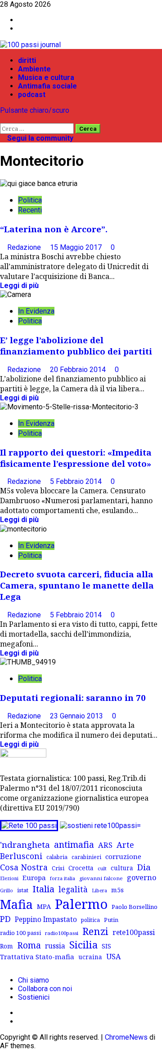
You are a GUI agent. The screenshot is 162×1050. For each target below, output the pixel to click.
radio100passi (61, 933)
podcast (31, 94)
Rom (6, 946)
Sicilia (83, 945)
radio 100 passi (20, 933)
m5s (117, 890)
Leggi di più (19, 285)
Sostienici (34, 997)
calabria (57, 856)
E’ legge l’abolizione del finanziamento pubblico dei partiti (76, 345)
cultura (122, 868)
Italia (43, 888)
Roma (29, 945)
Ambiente (34, 69)
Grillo (6, 890)
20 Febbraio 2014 (79, 369)
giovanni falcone (101, 878)
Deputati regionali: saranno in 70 (73, 697)
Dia (144, 867)
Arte (125, 844)
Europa (34, 877)
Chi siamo (33, 980)
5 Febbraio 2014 (77, 481)
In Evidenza (36, 311)
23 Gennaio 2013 (77, 716)
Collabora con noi (45, 988)
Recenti (30, 210)
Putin (111, 920)
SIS (106, 946)
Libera (99, 890)
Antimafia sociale (47, 86)
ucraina (90, 957)
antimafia (74, 844)
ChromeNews (126, 1037)
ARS (105, 845)
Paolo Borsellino (135, 907)
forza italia (62, 878)
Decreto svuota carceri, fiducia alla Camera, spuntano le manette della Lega (77, 585)
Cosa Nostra (24, 867)
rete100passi (133, 932)
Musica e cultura (46, 77)
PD (5, 918)
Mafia (16, 904)
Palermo (81, 904)
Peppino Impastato (46, 919)
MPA (44, 906)
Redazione (25, 247)
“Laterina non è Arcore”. (54, 229)
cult (102, 868)
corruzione (123, 856)
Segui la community (39, 138)
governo (141, 877)
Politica (30, 200)
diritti (27, 60)
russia (55, 946)
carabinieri (86, 856)
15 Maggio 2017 (77, 247)
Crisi (58, 868)
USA (113, 956)
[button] (2, 119)
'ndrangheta (25, 845)
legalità (73, 889)
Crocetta (81, 868)
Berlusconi (21, 856)
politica (90, 919)
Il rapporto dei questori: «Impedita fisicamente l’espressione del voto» (76, 458)
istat (22, 890)
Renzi (95, 931)
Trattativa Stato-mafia (37, 956)
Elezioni (9, 878)
